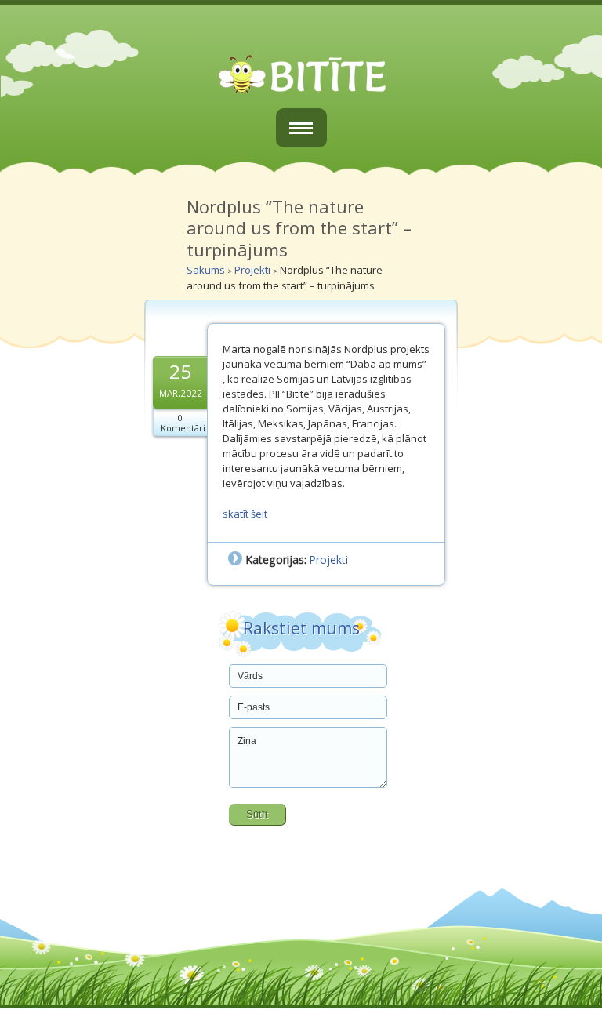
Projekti (252, 270)
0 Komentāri (183, 423)
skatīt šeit (245, 514)
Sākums (206, 270)
